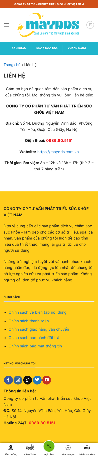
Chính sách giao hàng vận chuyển (39, 329)
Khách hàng (77, 48)
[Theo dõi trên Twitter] (37, 380)
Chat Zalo (30, 454)
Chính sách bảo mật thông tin (35, 346)
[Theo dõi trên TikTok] (27, 380)
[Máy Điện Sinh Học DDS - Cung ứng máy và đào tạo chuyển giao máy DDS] (49, 25)
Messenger (68, 454)
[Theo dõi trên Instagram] (18, 380)
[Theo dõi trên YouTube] (46, 380)
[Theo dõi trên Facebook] (8, 380)
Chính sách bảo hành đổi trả (34, 337)
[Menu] (6, 25)
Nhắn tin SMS (87, 454)
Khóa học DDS (47, 48)
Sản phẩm (19, 48)
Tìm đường (11, 454)
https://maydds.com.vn (58, 151)
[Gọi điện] (49, 447)
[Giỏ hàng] (90, 25)
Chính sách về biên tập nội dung (38, 312)
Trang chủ (12, 64)
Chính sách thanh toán (29, 320)
